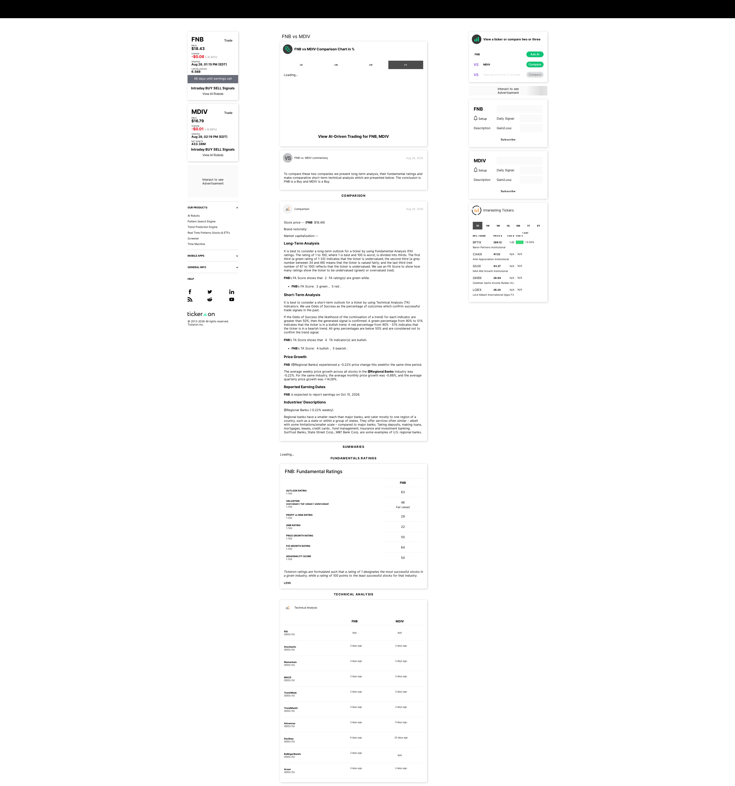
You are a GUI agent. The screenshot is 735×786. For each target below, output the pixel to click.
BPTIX (477, 242)
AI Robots (194, 215)
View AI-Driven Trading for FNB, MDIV (353, 136)
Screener (193, 238)
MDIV (199, 112)
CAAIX (477, 254)
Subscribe (508, 139)
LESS (287, 582)
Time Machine (196, 244)
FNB (197, 39)
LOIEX (477, 290)
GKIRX (477, 278)
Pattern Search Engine (202, 221)
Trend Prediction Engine (202, 227)
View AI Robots (213, 93)
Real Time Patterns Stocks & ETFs (209, 232)
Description (482, 128)
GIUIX (477, 266)
